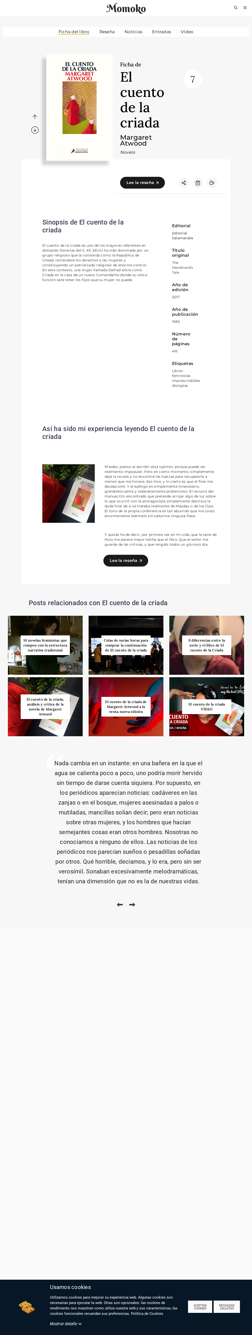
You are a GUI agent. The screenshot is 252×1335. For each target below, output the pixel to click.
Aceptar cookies (200, 1307)
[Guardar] (198, 183)
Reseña (107, 31)
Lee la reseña (140, 182)
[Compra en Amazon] (197, 182)
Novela (127, 152)
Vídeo (187, 31)
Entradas (161, 31)
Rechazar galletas (227, 1307)
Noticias (133, 31)
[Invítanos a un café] (212, 183)
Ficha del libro (74, 31)
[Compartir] (184, 183)
